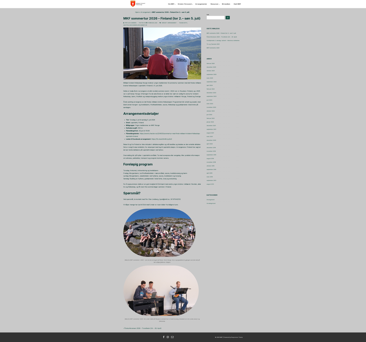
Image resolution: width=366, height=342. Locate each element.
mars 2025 (210, 78)
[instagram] (168, 337)
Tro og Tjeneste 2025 (213, 44)
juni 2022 (209, 114)
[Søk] (228, 17)
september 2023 (211, 96)
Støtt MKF (237, 4)
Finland (129, 25)
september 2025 (211, 74)
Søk (208, 14)
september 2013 (211, 180)
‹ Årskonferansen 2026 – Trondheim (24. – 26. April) (142, 328)
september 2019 (211, 155)
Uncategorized (211, 203)
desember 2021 (211, 125)
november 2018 (211, 162)
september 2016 (211, 169)
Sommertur (143, 25)
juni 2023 (209, 100)
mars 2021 (210, 136)
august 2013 (210, 184)
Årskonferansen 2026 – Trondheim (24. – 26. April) (222, 37)
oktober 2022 (211, 111)
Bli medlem (226, 4)
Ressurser (214, 4)
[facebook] (164, 337)
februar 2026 (211, 63)
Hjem (137, 12)
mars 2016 (210, 177)
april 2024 (210, 85)
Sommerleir (135, 25)
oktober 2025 (211, 70)
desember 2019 (211, 147)
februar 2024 (211, 89)
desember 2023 (211, 92)
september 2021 (211, 129)
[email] (172, 337)
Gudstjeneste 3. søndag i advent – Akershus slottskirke (223, 40)
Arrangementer (201, 4)
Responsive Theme (237, 337)
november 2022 (211, 107)
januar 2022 (210, 122)
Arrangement (145, 12)
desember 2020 (211, 140)
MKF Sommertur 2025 (213, 48)
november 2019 (211, 151)
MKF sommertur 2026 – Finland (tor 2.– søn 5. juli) (221, 33)
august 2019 (210, 158)
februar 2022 (211, 118)
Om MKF (171, 4)
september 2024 (211, 81)
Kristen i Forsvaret (185, 4)
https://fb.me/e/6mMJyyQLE (161, 139)
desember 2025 (211, 67)
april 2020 (210, 144)
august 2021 (210, 133)
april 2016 (209, 173)
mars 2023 (210, 103)
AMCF (125, 25)
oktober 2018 (210, 166)
